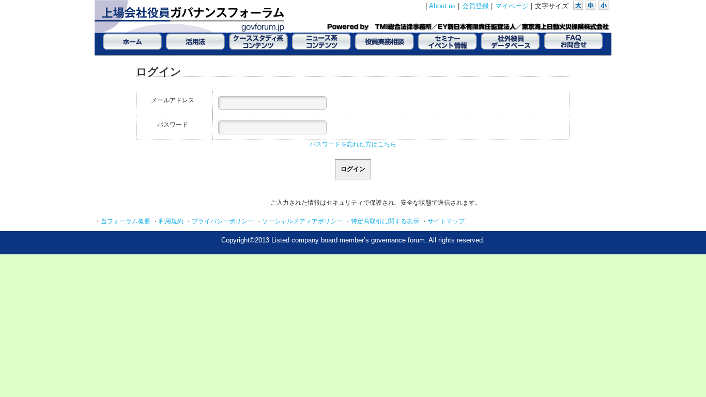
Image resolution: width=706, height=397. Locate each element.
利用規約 (171, 221)
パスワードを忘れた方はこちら (353, 144)
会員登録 (475, 6)
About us (442, 6)
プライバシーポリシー (223, 221)
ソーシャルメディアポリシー (302, 221)
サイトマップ (446, 221)
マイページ (512, 6)
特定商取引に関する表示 (385, 221)
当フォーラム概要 (125, 221)
